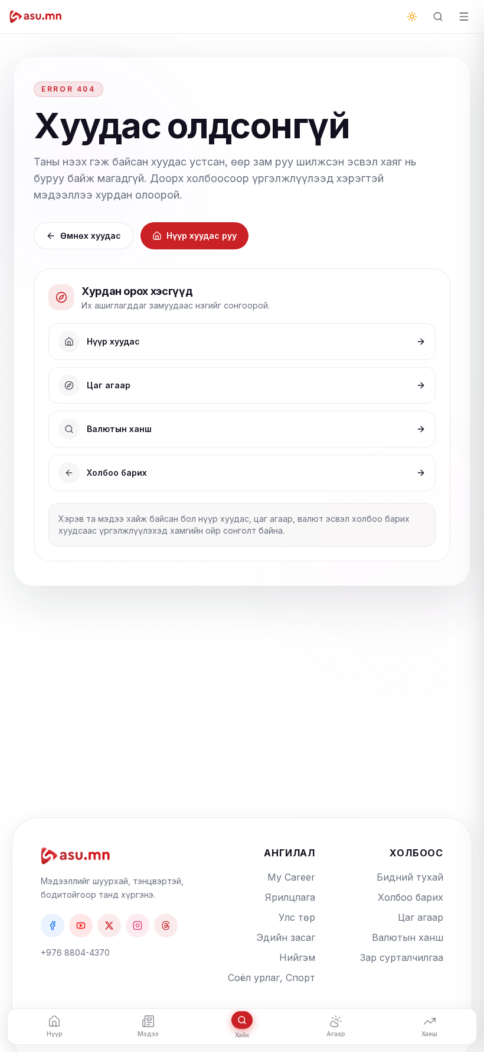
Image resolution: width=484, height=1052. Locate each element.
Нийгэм (297, 957)
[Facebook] (52, 925)
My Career (291, 877)
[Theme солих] (412, 16)
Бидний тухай (410, 877)
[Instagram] (137, 925)
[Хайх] (438, 16)
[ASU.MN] (35, 16)
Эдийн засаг (285, 937)
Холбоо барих (410, 897)
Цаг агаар (420, 917)
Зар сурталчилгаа (401, 957)
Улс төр (297, 917)
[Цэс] (464, 16)
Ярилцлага (290, 897)
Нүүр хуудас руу (201, 235)
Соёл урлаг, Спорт (271, 977)
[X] (109, 925)
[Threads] (166, 925)
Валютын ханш (407, 937)
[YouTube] (81, 925)
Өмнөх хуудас (90, 235)
